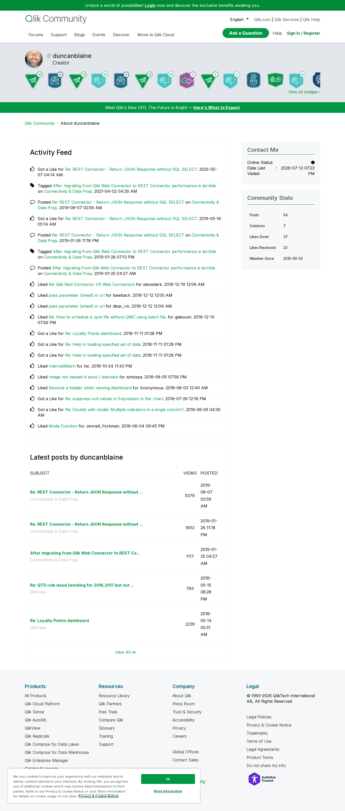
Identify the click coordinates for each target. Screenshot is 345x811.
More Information (168, 791)
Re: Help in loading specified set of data (102, 344)
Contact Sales (186, 759)
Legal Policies (259, 716)
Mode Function (63, 426)
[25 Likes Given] (100, 80)
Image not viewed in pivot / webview (83, 376)
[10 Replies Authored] (144, 80)
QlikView (38, 591)
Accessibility (184, 719)
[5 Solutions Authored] (188, 80)
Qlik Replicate (37, 736)
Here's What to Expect (216, 107)
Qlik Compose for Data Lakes (52, 744)
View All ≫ (125, 652)
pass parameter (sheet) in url (77, 295)
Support (106, 744)
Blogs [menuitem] (79, 34)
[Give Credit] (319, 80)
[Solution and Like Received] (275, 80)
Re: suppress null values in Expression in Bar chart (114, 398)
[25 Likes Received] (56, 80)
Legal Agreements (263, 749)
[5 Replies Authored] (210, 80)
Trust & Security (187, 711)
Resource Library (114, 695)
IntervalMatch (62, 366)
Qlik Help (311, 19)
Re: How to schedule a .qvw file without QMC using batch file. (108, 316)
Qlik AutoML (36, 719)
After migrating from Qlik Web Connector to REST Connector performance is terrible (134, 185)
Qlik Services (286, 19)
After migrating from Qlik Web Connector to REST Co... (85, 553)
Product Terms (260, 757)
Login (150, 5)
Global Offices (186, 751)
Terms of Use (259, 741)
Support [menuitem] (59, 34)
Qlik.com (262, 19)
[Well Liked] (253, 80)
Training (106, 736)
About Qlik (182, 695)
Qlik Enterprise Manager (46, 760)
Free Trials (108, 711)
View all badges (303, 91)
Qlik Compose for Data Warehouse (57, 752)
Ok (168, 779)
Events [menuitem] (98, 34)
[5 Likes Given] (232, 80)
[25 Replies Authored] (78, 80)
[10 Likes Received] (122, 80)
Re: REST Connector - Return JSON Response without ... (86, 492)
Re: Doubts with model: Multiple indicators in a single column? (124, 409)
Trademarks (257, 733)
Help (277, 33)
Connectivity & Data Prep (68, 191)
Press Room (184, 703)
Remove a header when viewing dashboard (90, 387)
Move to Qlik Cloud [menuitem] (155, 34)
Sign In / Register (303, 33)
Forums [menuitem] (36, 34)
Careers (180, 736)
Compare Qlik (111, 719)
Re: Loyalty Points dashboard (93, 333)
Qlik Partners (110, 703)
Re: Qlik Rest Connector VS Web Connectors (92, 284)
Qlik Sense (34, 711)
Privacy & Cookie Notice (269, 725)
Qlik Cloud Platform (42, 703)
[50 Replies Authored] (34, 80)
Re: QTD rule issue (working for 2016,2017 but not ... (82, 585)
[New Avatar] (297, 80)
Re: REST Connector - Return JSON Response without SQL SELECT (131, 169)
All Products (35, 695)
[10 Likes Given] (166, 80)
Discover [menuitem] (121, 34)
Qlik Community (40, 123)
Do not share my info (267, 765)
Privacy (179, 728)
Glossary (107, 728)
